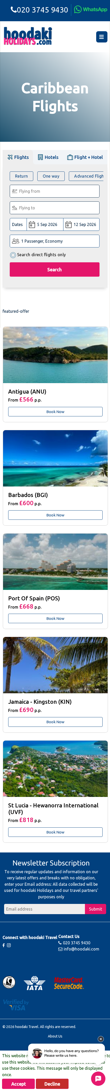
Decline (52, 1083)
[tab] (18, 157)
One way (51, 176)
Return (21, 176)
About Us (55, 1036)
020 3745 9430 (42, 9)
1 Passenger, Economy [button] (42, 241)
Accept (18, 1083)
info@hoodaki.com (81, 949)
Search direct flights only (41, 254)
